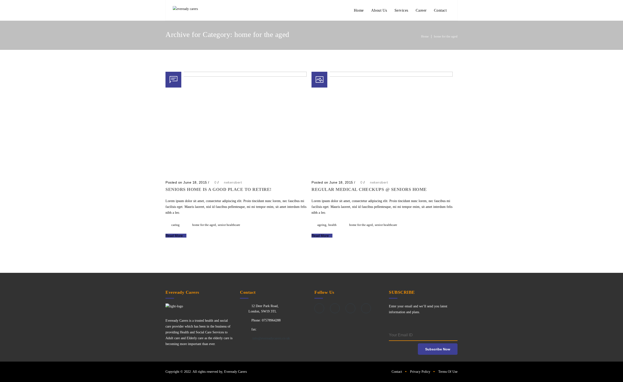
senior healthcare (229, 225)
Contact (440, 10)
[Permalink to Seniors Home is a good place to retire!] (236, 75)
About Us (379, 10)
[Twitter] (335, 308)
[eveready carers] (185, 10)
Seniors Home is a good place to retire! (218, 189)
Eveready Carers (235, 371)
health (332, 225)
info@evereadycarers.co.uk (270, 338)
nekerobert (233, 182)
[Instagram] (366, 308)
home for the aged (446, 36)
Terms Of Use (448, 371)
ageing (321, 225)
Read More (174, 236)
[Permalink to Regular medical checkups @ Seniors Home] (382, 75)
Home (359, 10)
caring (175, 225)
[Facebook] (319, 308)
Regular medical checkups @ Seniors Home (369, 189)
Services (401, 10)
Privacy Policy (420, 371)
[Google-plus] (350, 308)
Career (421, 10)
